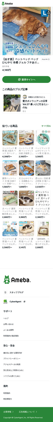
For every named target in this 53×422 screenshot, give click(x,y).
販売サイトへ (28, 79)
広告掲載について (27, 411)
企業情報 (7, 411)
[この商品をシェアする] (48, 12)
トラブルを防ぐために (11, 376)
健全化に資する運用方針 (12, 353)
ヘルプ (5, 318)
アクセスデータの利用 (11, 364)
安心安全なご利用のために (13, 370)
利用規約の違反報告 (11, 336)
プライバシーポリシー (11, 358)
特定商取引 (7, 399)
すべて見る (46, 126)
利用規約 (6, 393)
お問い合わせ (8, 324)
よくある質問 (8, 330)
